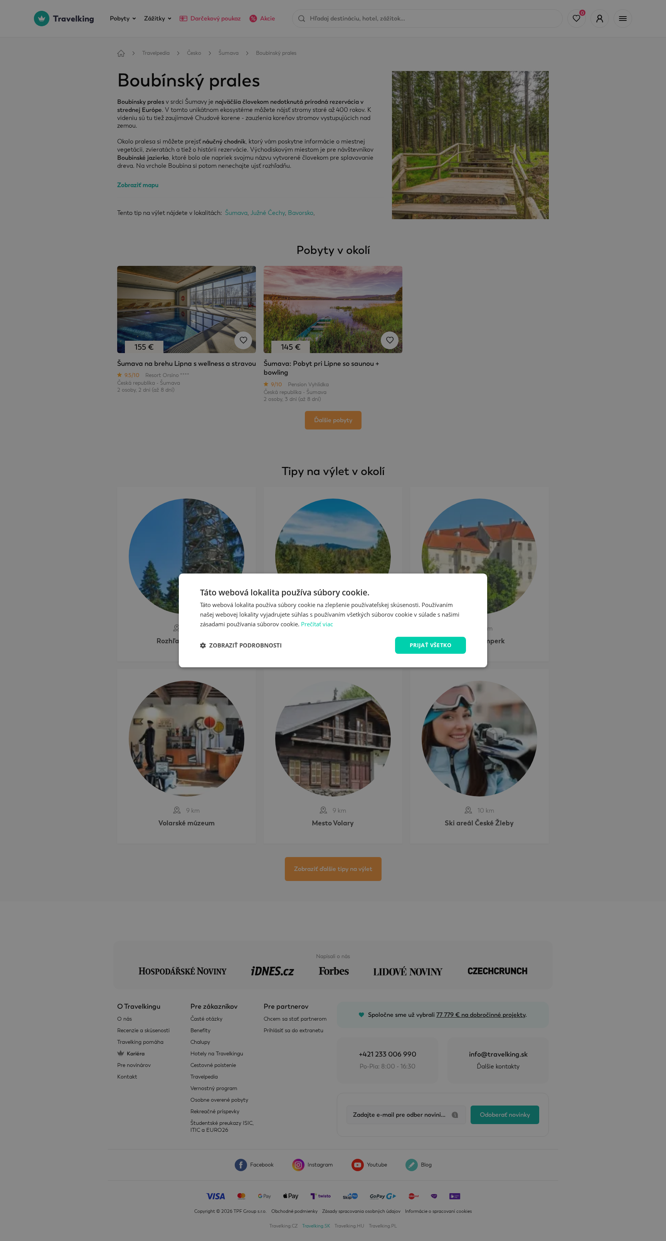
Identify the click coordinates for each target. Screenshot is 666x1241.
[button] (241, 645)
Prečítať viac (317, 624)
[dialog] (333, 620)
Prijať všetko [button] (430, 645)
